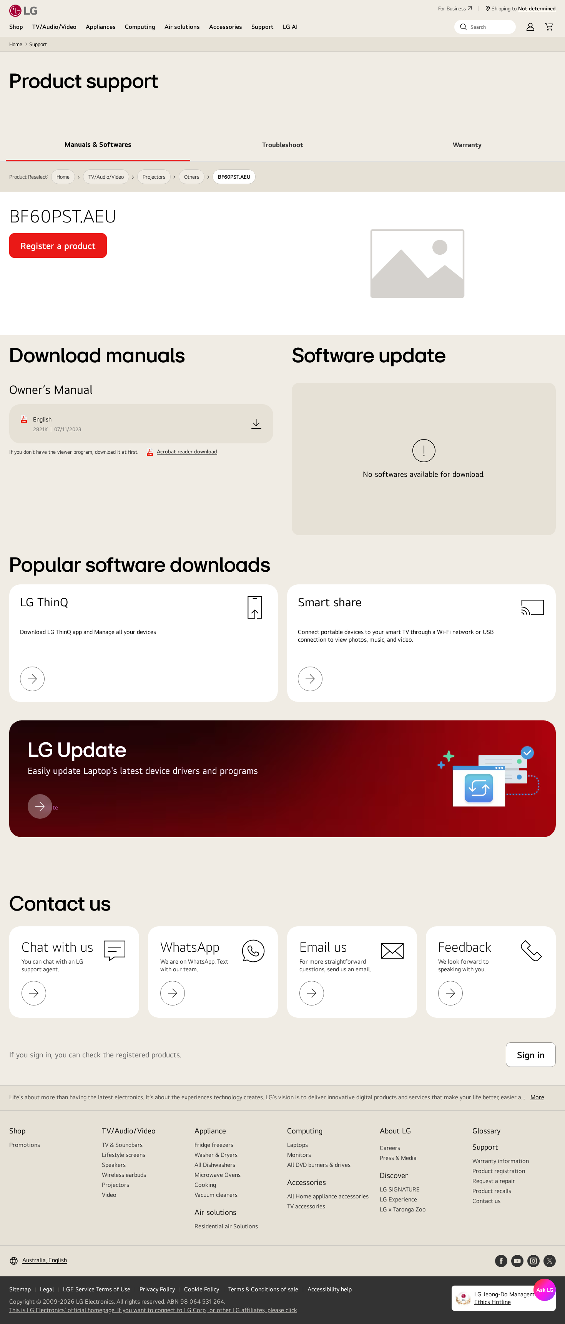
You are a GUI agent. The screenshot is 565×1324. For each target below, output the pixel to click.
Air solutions (182, 26)
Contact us (486, 1201)
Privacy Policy (157, 1289)
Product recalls (491, 1191)
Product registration (498, 1171)
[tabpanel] (282, 509)
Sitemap (20, 1289)
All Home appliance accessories (328, 1196)
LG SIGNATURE (400, 1189)
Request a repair (493, 1181)
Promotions (24, 1144)
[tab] (98, 146)
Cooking (205, 1184)
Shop (16, 26)
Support (262, 26)
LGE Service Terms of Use (96, 1289)
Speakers (114, 1164)
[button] (485, 27)
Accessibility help (329, 1289)
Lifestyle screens (123, 1154)
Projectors (115, 1184)
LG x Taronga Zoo (403, 1209)
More (537, 1097)
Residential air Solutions (226, 1226)
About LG (395, 1130)
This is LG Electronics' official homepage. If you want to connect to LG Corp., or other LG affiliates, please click (153, 1310)
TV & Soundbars (122, 1144)
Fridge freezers (213, 1144)
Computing (140, 26)
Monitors (299, 1154)
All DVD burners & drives (319, 1164)
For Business (452, 8)
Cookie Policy (201, 1289)
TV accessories (306, 1206)
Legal (47, 1289)
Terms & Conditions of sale (263, 1289)
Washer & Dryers (216, 1154)
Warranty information (500, 1161)
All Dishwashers (214, 1164)
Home (15, 44)
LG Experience (398, 1199)
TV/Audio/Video (54, 26)
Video (109, 1194)
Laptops (297, 1144)
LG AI (290, 26)
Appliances (101, 26)
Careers (390, 1147)
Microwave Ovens (217, 1174)
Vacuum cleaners (216, 1194)
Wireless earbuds (124, 1174)
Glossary (486, 1130)
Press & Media (398, 1157)
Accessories (225, 26)
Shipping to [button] (524, 8)
